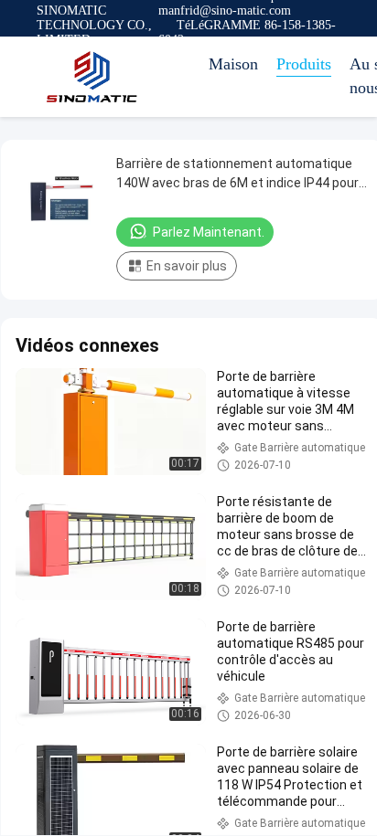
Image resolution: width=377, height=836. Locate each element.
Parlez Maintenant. (208, 232)
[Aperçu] (91, 76)
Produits (303, 64)
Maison (233, 64)
